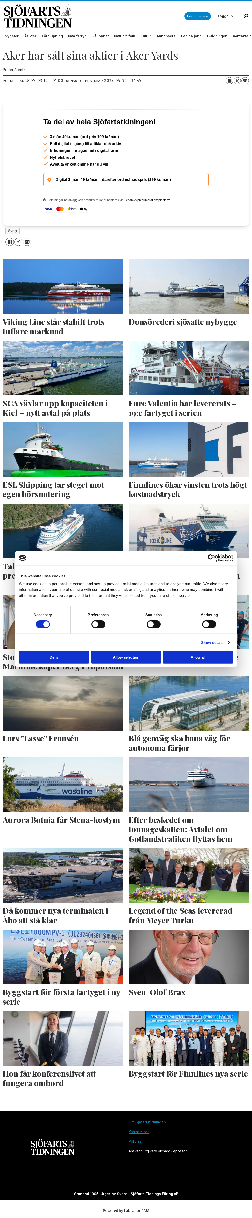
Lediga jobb (191, 36)
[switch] (98, 624)
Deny (54, 657)
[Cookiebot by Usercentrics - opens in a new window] (211, 558)
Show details (212, 642)
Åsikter (30, 36)
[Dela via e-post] (245, 80)
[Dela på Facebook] (229, 80)
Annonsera (166, 36)
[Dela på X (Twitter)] (237, 80)
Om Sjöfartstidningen (147, 1143)
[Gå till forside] (94, 16)
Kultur (146, 36)
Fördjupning (52, 36)
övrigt (12, 252)
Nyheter (12, 36)
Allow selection (126, 657)
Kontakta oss (139, 1153)
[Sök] (246, 16)
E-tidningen (217, 36)
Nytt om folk (124, 36)
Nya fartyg (77, 36)
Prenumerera (197, 16)
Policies (135, 1162)
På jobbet (100, 36)
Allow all (198, 657)
